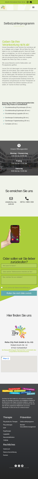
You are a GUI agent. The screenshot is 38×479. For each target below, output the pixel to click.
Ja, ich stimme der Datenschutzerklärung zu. (16, 287)
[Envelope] (22, 466)
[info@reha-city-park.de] (11, 198)
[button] (33, 7)
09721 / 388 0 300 (27, 202)
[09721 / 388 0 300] (27, 198)
